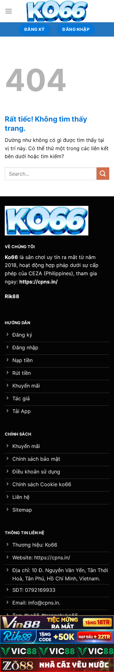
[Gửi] (103, 173)
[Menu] (8, 11)
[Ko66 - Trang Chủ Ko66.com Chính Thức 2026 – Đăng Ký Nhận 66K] (57, 11)
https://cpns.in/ (38, 281)
